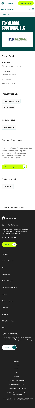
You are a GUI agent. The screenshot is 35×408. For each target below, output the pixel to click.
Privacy (16, 369)
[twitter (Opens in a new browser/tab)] (5, 237)
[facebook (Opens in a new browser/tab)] (8, 237)
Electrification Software (7, 9)
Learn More (7, 347)
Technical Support (7, 281)
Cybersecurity (6, 274)
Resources (5, 307)
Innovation (5, 314)
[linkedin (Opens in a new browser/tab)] (2, 237)
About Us (5, 254)
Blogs (3, 267)
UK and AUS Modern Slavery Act (16, 380)
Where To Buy (6, 14)
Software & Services (8, 261)
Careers (4, 294)
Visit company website (12, 167)
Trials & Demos (26, 3)
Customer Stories (7, 301)
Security (16, 376)
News (3, 327)
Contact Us (7, 244)
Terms (16, 372)
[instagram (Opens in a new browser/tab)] (12, 237)
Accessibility (16, 361)
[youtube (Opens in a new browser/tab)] (15, 237)
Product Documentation (9, 287)
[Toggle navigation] (33, 9)
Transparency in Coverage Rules (17, 388)
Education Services (8, 321)
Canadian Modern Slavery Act (16, 384)
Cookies (16, 365)
